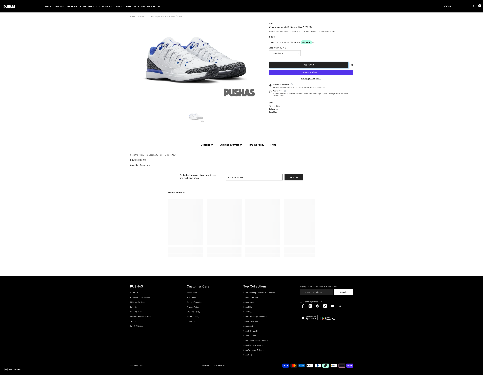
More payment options (311, 78)
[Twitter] (340, 306)
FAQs (273, 144)
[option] (196, 61)
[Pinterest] (317, 306)
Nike (271, 24)
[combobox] (454, 6)
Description (207, 144)
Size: (278, 48)
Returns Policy (256, 144)
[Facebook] (303, 306)
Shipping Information (230, 144)
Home (132, 16)
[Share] (350, 65)
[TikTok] (325, 306)
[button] (13, 369)
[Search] (456, 6)
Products (142, 16)
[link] (185, 251)
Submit (343, 292)
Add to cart (309, 65)
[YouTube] (332, 306)
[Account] (473, 6)
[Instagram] (310, 306)
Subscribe (294, 177)
